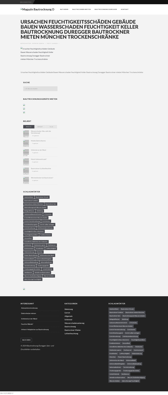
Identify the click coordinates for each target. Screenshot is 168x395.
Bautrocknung (70, 326)
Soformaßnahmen (46, 262)
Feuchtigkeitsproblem (31, 235)
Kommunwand (28, 248)
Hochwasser (52, 245)
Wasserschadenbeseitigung (32, 276)
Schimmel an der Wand (38, 150)
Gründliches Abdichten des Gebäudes (36, 241)
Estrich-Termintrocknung (32, 221)
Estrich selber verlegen (47, 224)
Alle (51, 126)
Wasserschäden (49, 276)
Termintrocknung (29, 265)
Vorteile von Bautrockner (42, 272)
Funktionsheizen (45, 235)
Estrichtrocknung (29, 228)
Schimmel (68, 319)
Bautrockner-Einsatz (42, 197)
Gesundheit (28, 238)
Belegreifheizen (29, 211)
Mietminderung (29, 252)
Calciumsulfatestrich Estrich (33, 214)
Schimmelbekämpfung (31, 262)
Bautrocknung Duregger (106, 9)
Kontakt (125, 9)
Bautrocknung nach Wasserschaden (35, 207)
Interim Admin (38, 43)
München (40, 252)
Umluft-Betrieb (47, 269)
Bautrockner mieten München (33, 204)
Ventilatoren (28, 272)
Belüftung (40, 211)
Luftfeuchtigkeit (51, 248)
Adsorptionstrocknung (29, 308)
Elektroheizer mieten (28, 313)
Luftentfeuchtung (71, 333)
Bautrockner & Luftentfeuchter (41, 168)
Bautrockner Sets (50, 204)
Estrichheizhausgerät (30, 224)
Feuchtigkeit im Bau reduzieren (34, 231)
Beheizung (69, 309)
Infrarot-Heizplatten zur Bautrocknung (35, 329)
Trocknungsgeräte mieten (32, 269)
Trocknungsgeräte (43, 265)
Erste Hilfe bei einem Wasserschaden (35, 218)
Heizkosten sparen (39, 245)
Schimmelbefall (29, 259)
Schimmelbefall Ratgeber (44, 259)
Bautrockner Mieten (81, 9)
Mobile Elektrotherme (38, 141)
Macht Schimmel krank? (39, 159)
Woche (29, 126)
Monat (40, 126)
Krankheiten (40, 248)
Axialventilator (28, 197)
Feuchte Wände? (27, 324)
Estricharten (46, 221)
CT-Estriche (47, 214)
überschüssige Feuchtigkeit (32, 279)
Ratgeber (64, 9)
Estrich (67, 313)
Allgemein (68, 316)
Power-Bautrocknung (30, 255)
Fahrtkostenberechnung (44, 228)
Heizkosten (27, 245)
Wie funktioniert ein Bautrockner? (42, 178)
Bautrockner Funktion (31, 200)
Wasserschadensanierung (74, 323)
